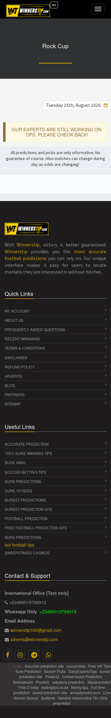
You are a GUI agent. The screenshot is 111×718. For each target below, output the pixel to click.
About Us (14, 320)
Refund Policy (20, 366)
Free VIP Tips (99, 666)
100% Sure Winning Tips (28, 453)
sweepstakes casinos (27, 552)
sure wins (15, 462)
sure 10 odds (18, 490)
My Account (17, 310)
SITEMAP (13, 403)
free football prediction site (36, 527)
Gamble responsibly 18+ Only (83, 697)
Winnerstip (28, 244)
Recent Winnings (22, 338)
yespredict (61, 703)
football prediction (26, 518)
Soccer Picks (55, 671)
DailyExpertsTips (83, 671)
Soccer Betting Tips (25, 472)
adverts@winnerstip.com (34, 639)
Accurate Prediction (27, 444)
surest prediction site (28, 509)
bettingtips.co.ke (55, 687)
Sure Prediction (28, 671)
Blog (10, 385)
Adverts (13, 376)
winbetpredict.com (85, 692)
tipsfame (48, 697)
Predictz (43, 682)
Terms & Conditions (25, 348)
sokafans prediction (69, 682)
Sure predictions (23, 537)
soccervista (76, 666)
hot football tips (19, 545)
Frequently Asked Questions (35, 329)
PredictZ (52, 676)
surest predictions (25, 499)
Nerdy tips (80, 687)
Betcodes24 (23, 682)
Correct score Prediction (82, 676)
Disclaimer (16, 357)
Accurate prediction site (45, 666)
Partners (15, 394)
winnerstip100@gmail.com (36, 630)
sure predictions (23, 481)
